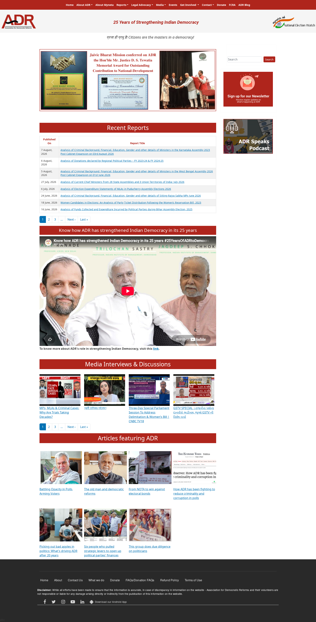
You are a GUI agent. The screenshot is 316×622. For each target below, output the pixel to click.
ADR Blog (244, 5)
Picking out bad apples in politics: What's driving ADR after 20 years (58, 551)
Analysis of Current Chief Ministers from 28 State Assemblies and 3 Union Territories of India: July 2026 (122, 182)
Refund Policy (169, 580)
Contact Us (75, 580)
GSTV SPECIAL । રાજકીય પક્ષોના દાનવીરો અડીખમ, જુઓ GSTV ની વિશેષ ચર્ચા (193, 412)
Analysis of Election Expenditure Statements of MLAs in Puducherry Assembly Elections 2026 (116, 189)
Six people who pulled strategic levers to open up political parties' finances (102, 551)
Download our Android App (110, 602)
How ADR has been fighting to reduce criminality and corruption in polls (194, 493)
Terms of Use (193, 580)
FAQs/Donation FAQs (140, 580)
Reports (121, 5)
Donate (221, 5)
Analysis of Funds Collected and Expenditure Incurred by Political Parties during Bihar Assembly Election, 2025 (126, 209)
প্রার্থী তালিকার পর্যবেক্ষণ (95, 408)
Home (70, 5)
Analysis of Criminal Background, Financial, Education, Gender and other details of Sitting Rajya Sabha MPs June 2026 (131, 195)
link (156, 349)
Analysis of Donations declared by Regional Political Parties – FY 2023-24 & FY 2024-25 (112, 160)
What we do (96, 580)
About (58, 580)
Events (173, 5)
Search (269, 59)
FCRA (232, 5)
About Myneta (104, 5)
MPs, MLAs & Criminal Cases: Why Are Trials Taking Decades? (59, 412)
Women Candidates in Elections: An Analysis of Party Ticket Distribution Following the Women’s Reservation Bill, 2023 (131, 202)
